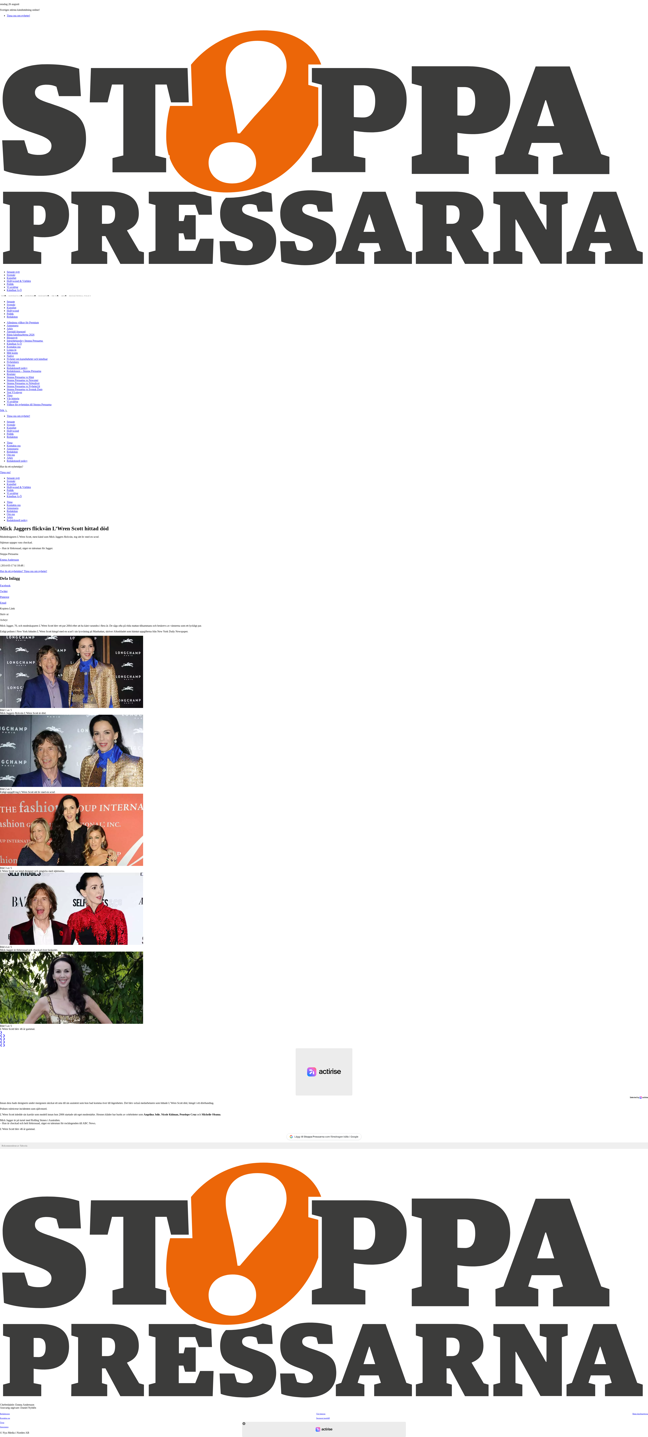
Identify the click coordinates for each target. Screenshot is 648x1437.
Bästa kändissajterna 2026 (20, 334)
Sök (2, 410)
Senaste (11, 301)
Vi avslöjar (12, 287)
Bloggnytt (12, 337)
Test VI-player (14, 392)
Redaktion (43, 296)
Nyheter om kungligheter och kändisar (27, 359)
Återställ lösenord (16, 331)
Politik (10, 284)
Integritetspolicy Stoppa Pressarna (25, 340)
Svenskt (11, 274)
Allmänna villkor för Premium (23, 322)
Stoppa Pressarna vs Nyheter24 (23, 386)
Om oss (55, 296)
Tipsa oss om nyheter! (18, 15)
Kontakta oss (16, 296)
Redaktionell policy (80, 296)
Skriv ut (4, 614)
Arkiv (64, 296)
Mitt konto (12, 352)
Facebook (5, 585)
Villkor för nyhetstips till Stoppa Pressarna (29, 404)
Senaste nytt (13, 271)
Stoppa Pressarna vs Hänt (20, 377)
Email (3, 602)
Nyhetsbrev (13, 362)
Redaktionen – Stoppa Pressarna (24, 371)
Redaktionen (5, 1414)
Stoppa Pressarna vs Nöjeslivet (23, 383)
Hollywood (13, 310)
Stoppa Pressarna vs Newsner (22, 380)
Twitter (4, 591)
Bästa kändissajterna (640, 1414)
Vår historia (13, 398)
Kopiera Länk (7, 608)
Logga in (11, 349)
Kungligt (11, 278)
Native (10, 355)
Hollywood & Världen (19, 281)
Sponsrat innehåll (323, 1418)
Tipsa (3, 296)
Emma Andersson (9, 559)
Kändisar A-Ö (14, 290)
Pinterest (4, 597)
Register (11, 374)
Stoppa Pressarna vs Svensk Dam (24, 389)
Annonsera (30, 296)
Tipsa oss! (5, 472)
